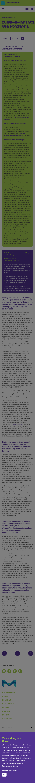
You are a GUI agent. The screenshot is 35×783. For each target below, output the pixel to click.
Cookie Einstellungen (9, 771)
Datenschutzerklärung (9, 766)
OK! (4, 774)
